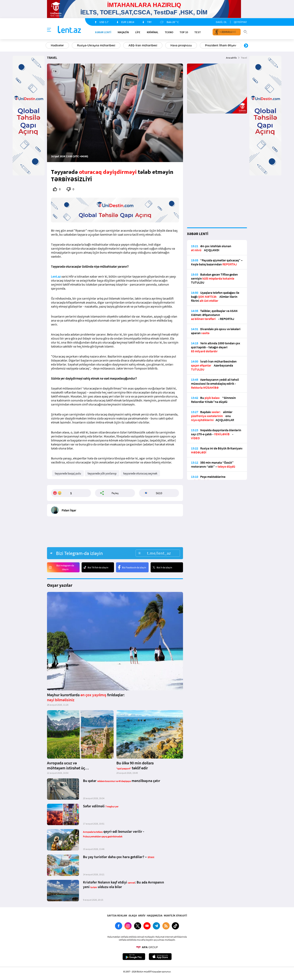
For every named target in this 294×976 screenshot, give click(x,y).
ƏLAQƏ (132, 915)
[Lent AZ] (69, 30)
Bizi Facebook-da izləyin (134, 567)
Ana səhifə (231, 57)
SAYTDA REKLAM (117, 915)
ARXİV (141, 915)
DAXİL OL (221, 22)
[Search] (245, 31)
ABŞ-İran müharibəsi (142, 45)
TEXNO (169, 32)
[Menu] (49, 30)
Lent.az (56, 276)
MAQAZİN (123, 32)
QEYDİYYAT (240, 22)
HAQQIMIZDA (154, 915)
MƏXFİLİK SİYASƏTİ (175, 915)
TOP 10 (184, 32)
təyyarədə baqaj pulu (68, 473)
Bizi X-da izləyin (164, 567)
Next (246, 45)
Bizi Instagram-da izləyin (65, 567)
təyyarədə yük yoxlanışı (102, 473)
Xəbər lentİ (103, 32)
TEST (197, 32)
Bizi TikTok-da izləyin (98, 567)
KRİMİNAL (152, 32)
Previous (48, 45)
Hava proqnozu (181, 45)
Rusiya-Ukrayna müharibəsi (96, 45)
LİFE (137, 32)
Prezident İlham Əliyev (220, 45)
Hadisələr (57, 45)
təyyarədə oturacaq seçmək (140, 473)
